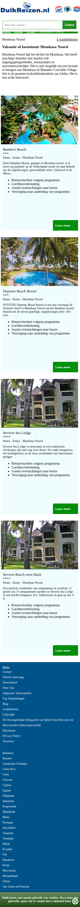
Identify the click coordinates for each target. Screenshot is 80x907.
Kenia (6, 865)
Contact (7, 671)
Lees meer (62, 225)
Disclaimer (9, 730)
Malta (6, 817)
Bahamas (8, 753)
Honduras (8, 859)
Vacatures (8, 741)
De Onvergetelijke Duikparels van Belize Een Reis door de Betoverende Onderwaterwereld (38, 722)
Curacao (7, 779)
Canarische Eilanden (15, 763)
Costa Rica (9, 769)
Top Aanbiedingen (14, 698)
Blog (5, 703)
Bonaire (7, 758)
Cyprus (7, 785)
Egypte (7, 790)
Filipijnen (8, 795)
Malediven (9, 811)
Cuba (6, 774)
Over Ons (8, 687)
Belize (6, 843)
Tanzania (8, 833)
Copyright (9, 714)
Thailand (8, 838)
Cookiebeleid (10, 709)
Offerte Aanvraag (13, 677)
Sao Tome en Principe (16, 886)
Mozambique (10, 876)
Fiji (5, 854)
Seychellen (9, 827)
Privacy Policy (11, 736)
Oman (6, 881)
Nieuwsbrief (10, 682)
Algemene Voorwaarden (17, 693)
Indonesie (8, 801)
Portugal (8, 822)
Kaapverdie (9, 806)
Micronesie (9, 870)
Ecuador (8, 849)
